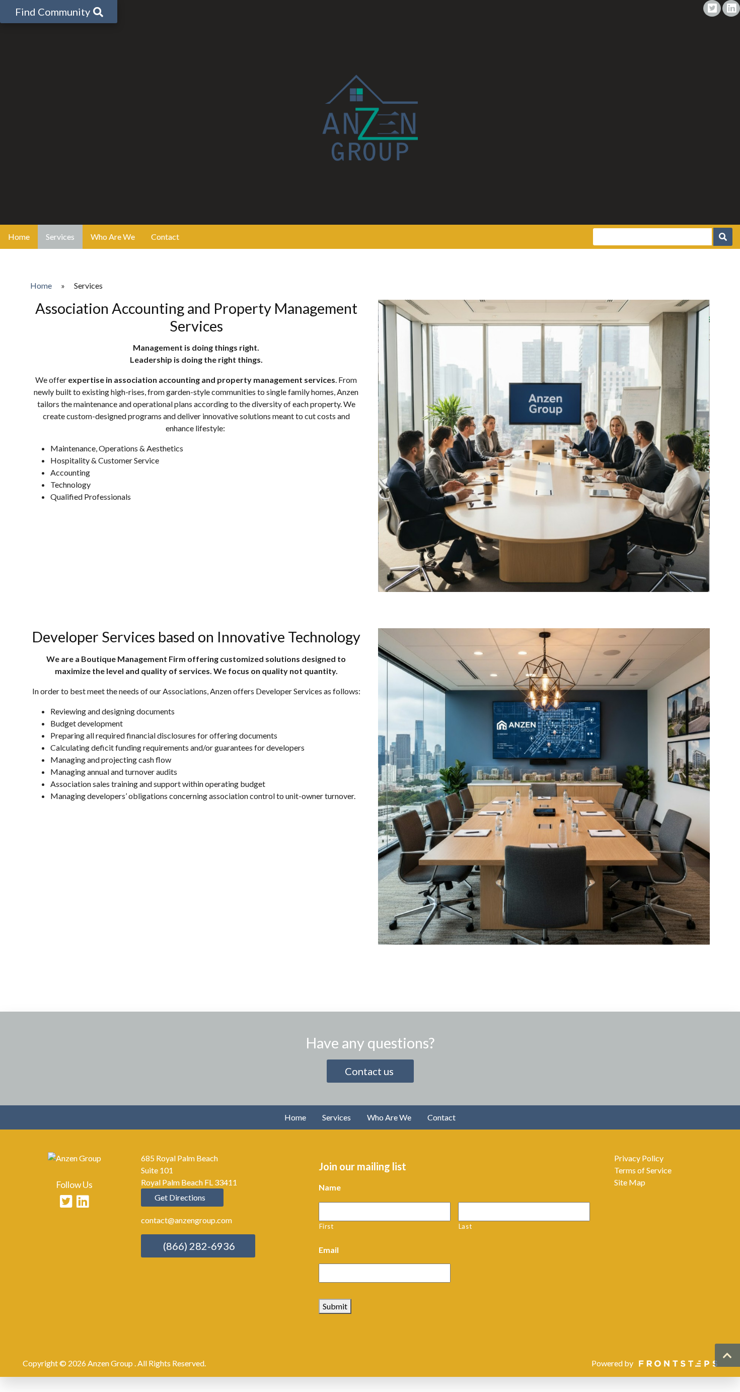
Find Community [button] (53, 12)
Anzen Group (111, 1363)
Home (19, 236)
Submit (335, 1306)
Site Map (629, 1182)
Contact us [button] (370, 1071)
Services (60, 236)
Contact (165, 236)
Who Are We (113, 236)
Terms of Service (643, 1170)
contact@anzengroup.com (186, 1220)
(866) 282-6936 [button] (198, 1246)
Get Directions (179, 1197)
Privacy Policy (638, 1158)
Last (465, 1226)
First (326, 1226)
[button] (727, 1355)
